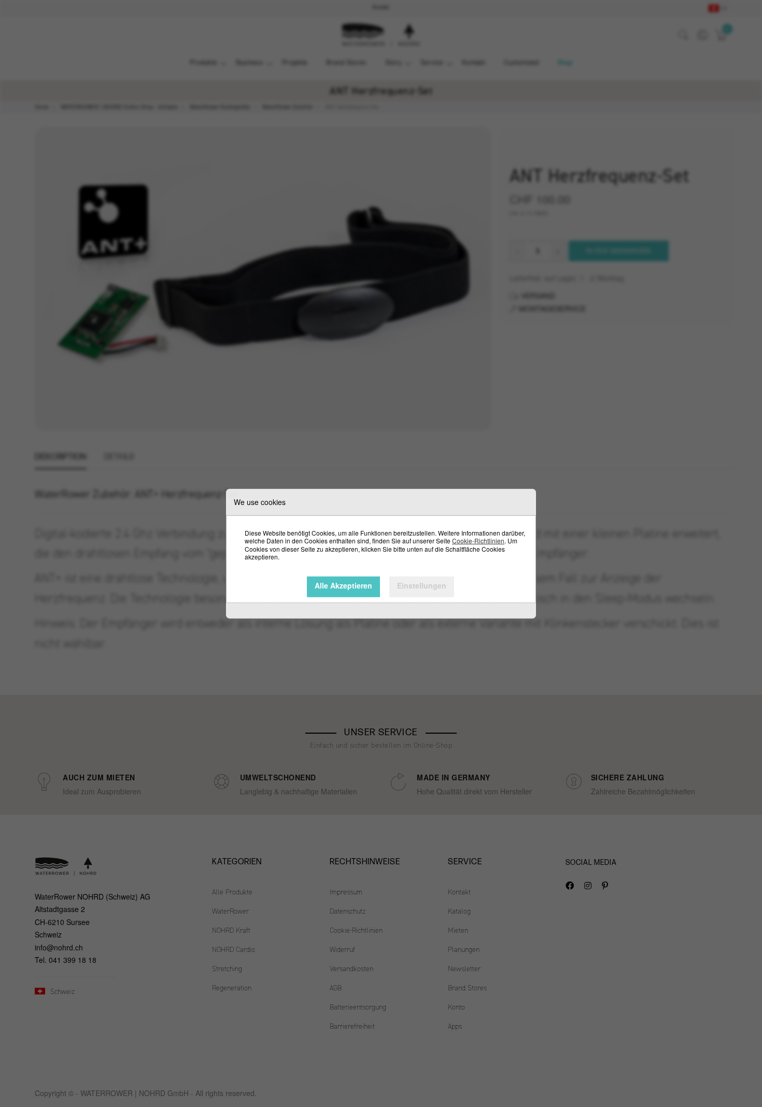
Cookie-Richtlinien (478, 540)
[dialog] (381, 553)
